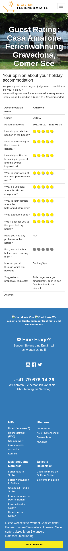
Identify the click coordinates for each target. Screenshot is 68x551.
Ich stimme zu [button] (34, 544)
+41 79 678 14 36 (35, 379)
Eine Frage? (36, 339)
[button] (34, 536)
